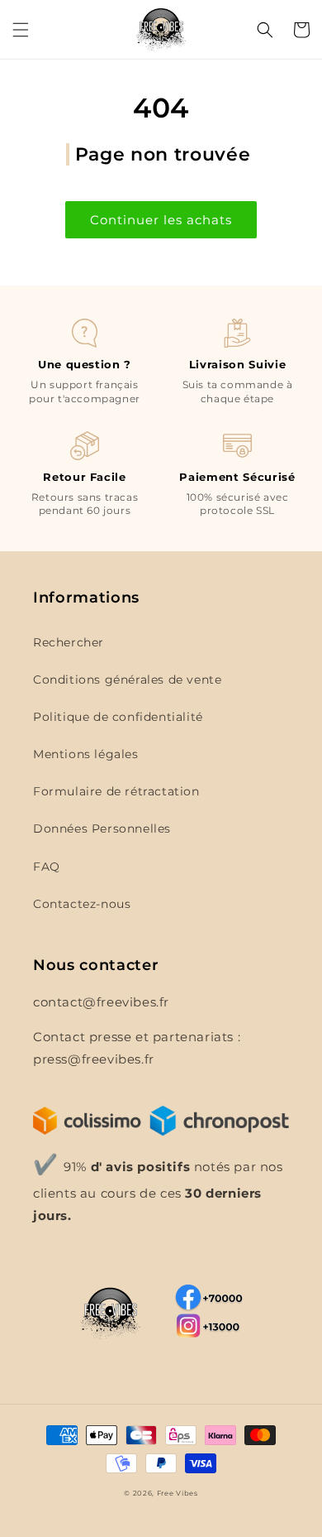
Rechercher (68, 642)
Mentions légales (86, 754)
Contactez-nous (81, 903)
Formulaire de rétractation (116, 791)
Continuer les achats (161, 220)
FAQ (46, 866)
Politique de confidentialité (118, 716)
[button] (20, 30)
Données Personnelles (102, 828)
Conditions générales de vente (127, 679)
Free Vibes (177, 1493)
